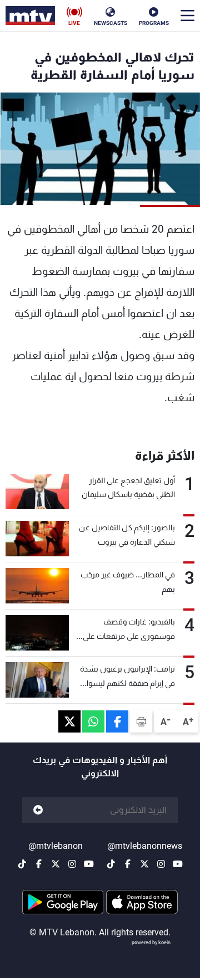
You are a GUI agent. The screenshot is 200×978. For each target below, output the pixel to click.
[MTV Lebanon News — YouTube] (177, 864)
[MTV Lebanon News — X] (144, 864)
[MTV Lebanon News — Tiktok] (111, 864)
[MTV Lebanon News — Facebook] (127, 864)
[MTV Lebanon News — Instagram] (161, 864)
